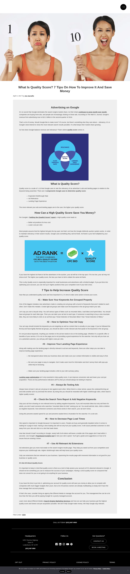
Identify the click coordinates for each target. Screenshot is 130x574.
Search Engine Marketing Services (57, 501)
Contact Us (98, 541)
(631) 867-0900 (71, 522)
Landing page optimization (29, 377)
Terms (112, 562)
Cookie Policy (82, 562)
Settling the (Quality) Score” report (42, 217)
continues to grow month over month (93, 112)
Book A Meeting (98, 547)
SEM (24, 515)
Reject (69, 571)
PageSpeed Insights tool (45, 436)
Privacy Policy (49, 562)
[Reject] (128, 570)
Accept (62, 571)
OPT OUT (18, 562)
